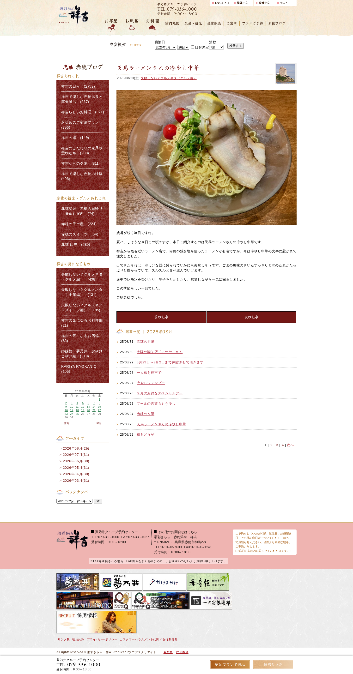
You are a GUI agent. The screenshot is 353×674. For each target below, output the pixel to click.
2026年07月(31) (76, 455)
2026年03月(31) (76, 480)
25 (77, 413)
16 (66, 410)
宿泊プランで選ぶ (230, 664)
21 (94, 410)
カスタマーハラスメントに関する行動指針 (149, 639)
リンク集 (64, 639)
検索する (235, 46)
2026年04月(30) (76, 474)
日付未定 (202, 47)
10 (71, 406)
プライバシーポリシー (102, 639)
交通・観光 (193, 23)
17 (71, 410)
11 (77, 406)
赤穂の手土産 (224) (79, 224)
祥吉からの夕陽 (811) (80, 163)
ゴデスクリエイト (144, 652)
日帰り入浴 (273, 664)
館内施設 (172, 23)
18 (77, 410)
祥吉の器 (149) (75, 138)
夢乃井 (168, 652)
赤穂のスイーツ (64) (79, 234)
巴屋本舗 (182, 652)
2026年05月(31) (76, 467)
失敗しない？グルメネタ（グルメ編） (169, 78)
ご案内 (231, 23)
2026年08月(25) (76, 448)
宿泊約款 (78, 639)
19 (82, 410)
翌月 (99, 423)
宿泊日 (160, 42)
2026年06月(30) (76, 461)
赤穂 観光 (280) (75, 245)
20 (88, 410)
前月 (66, 423)
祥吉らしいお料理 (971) (82, 112)
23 (66, 413)
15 (99, 406)
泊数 (212, 42)
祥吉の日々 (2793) (78, 86)
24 (71, 413)
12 (82, 406)
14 (94, 406)
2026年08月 (83, 391)
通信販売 (214, 23)
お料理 (152, 21)
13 (88, 406)
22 (99, 410)
